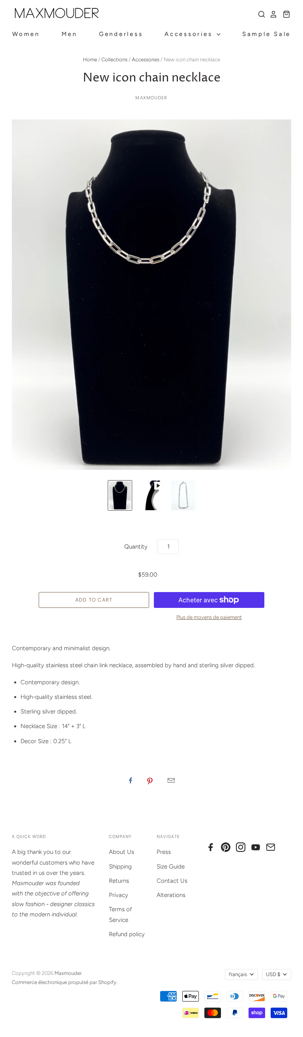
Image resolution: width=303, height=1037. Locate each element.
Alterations (171, 895)
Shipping (120, 866)
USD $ (273, 974)
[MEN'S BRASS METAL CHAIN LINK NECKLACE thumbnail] (120, 495)
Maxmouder (151, 98)
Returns (119, 880)
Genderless (121, 34)
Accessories (190, 34)
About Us (121, 851)
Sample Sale (266, 34)
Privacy (118, 895)
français (238, 974)
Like (130, 780)
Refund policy (127, 934)
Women (26, 34)
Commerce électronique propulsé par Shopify (64, 982)
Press (164, 851)
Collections (114, 59)
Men (69, 34)
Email (171, 780)
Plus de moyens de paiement (209, 617)
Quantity (136, 546)
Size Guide (171, 866)
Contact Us (172, 880)
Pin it (150, 780)
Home (90, 59)
